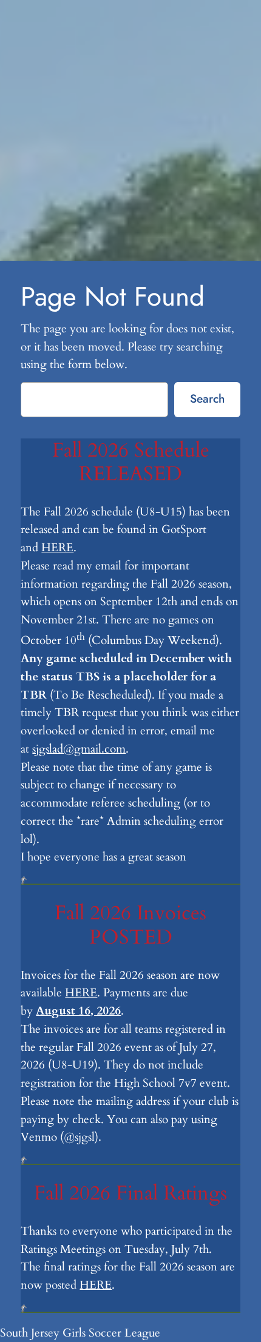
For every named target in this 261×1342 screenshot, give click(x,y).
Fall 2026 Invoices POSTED (130, 925)
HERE (57, 547)
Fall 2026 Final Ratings (130, 1193)
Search (207, 398)
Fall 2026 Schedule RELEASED (130, 462)
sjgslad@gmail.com (79, 749)
